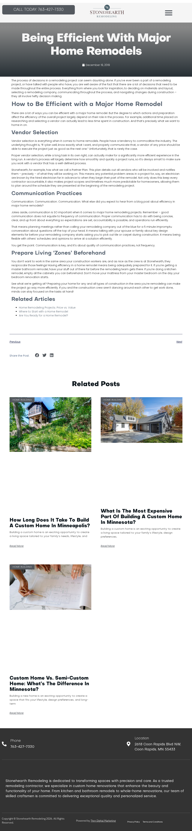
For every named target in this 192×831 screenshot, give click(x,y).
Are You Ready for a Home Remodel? (43, 315)
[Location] (128, 744)
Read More (17, 546)
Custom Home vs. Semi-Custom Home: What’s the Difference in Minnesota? (49, 684)
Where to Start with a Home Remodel (43, 311)
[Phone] (4, 744)
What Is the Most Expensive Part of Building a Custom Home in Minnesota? (141, 517)
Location (142, 738)
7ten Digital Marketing (103, 820)
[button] (169, 13)
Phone (15, 741)
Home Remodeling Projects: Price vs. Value (47, 307)
